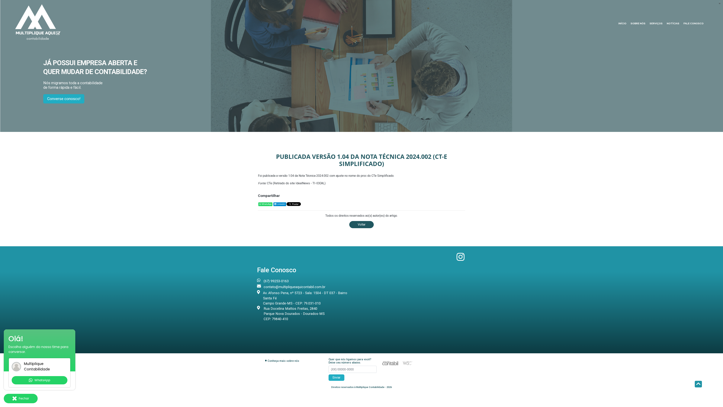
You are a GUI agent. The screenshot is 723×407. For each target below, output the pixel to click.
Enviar (336, 377)
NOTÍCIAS (673, 23)
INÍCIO (622, 23)
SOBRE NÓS (638, 23)
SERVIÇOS (656, 23)
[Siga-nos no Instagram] (460, 259)
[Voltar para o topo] (698, 384)
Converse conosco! (64, 98)
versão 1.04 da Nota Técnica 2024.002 (303, 175)
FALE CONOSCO (693, 23)
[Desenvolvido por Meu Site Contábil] (390, 363)
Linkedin (280, 204)
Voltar (361, 224)
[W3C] (407, 363)
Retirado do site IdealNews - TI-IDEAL (299, 183)
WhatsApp (266, 204)
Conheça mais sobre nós (283, 361)
